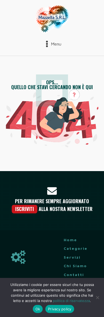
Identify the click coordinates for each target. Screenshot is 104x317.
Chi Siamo (75, 265)
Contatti (74, 274)
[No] (97, 297)
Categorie (75, 248)
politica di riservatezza (71, 301)
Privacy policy (59, 309)
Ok (37, 309)
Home (70, 239)
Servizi (72, 257)
